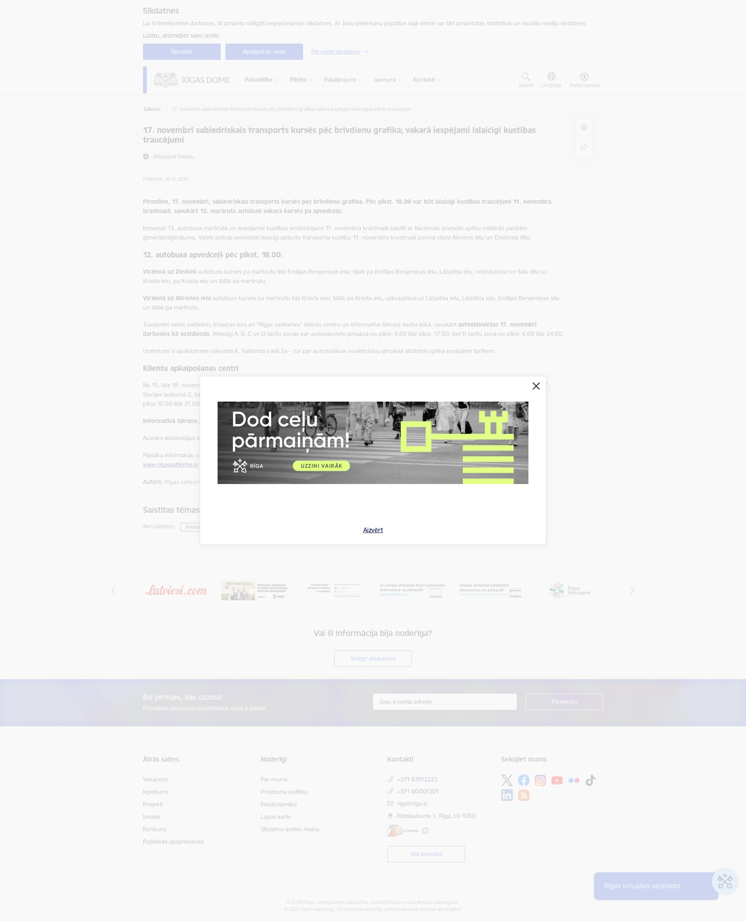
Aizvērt (373, 530)
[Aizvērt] (536, 386)
